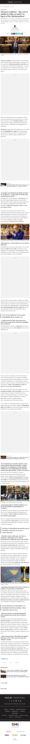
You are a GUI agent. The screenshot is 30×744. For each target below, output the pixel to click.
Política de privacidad (13, 715)
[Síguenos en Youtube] (16, 701)
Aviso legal (4, 715)
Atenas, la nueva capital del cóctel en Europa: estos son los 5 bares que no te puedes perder (17, 671)
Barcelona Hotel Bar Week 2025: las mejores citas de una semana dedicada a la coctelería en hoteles (18, 185)
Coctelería (4, 662)
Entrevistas (4, 9)
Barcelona (17, 662)
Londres (6, 124)
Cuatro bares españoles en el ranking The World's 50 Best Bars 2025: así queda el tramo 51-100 (18, 458)
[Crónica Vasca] (15, 735)
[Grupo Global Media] (15, 725)
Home (2, 6)
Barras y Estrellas (6, 6)
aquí (2, 67)
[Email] (22, 34)
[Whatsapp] (18, 34)
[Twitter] (14, 34)
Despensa (12, 709)
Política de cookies (24, 715)
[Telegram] (20, 34)
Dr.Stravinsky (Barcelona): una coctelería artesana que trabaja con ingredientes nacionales (18, 676)
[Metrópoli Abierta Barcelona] (21, 731)
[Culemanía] (7, 735)
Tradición (7, 711)
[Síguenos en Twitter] (12, 701)
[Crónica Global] (8, 731)
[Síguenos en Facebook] (9, 701)
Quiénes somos (18, 717)
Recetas (6, 709)
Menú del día (15, 711)
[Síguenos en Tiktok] (18, 701)
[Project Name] (15, 697)
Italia (11, 662)
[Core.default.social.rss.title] (20, 701)
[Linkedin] (16, 34)
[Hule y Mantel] (15, 739)
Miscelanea (15, 713)
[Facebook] (12, 34)
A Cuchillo (22, 711)
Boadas (5, 592)
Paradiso (13, 596)
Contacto (11, 717)
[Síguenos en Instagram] (14, 701)
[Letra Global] (23, 735)
